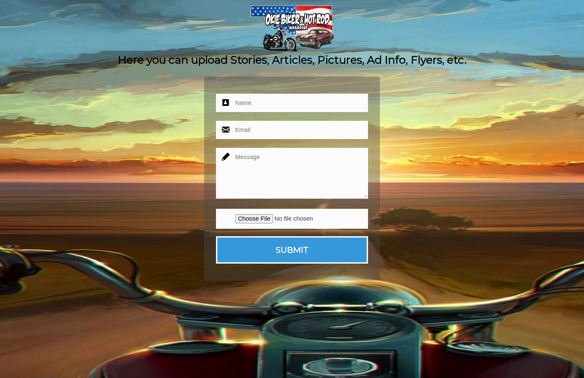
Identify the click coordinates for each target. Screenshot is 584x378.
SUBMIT (292, 250)
